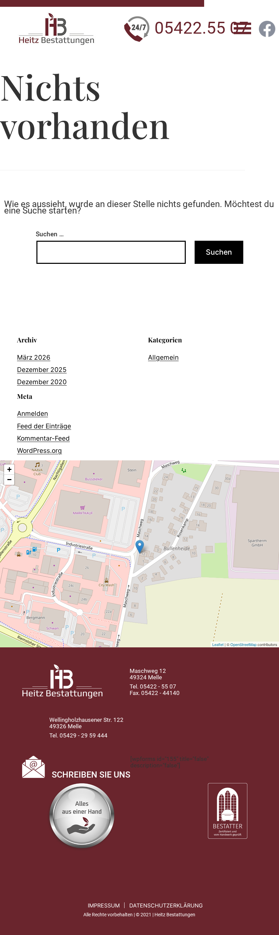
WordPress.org (39, 450)
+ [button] (9, 469)
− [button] (9, 479)
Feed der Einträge (44, 426)
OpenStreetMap (243, 644)
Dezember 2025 (42, 370)
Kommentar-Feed (43, 438)
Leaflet (218, 644)
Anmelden (32, 413)
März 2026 (33, 357)
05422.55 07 (201, 28)
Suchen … (50, 234)
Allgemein (163, 357)
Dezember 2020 (42, 382)
